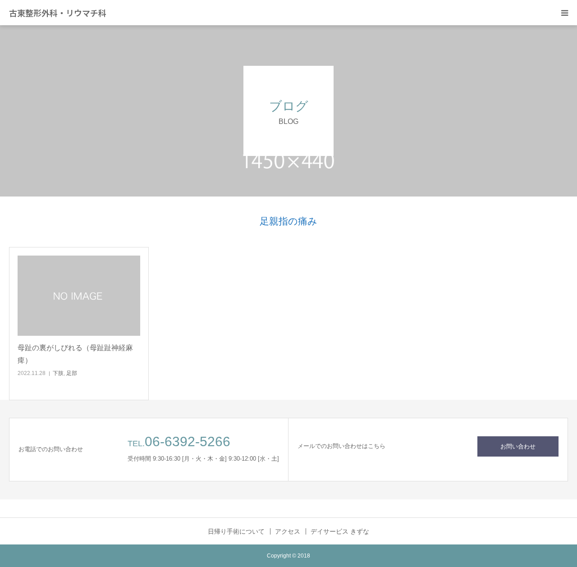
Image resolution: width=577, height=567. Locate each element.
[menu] (564, 12)
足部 (71, 373)
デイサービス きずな (340, 531)
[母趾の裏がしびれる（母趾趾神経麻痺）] (79, 296)
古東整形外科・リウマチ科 (57, 13)
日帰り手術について (236, 531)
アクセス (287, 531)
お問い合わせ (518, 446)
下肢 (58, 373)
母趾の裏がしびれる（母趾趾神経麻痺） (75, 354)
